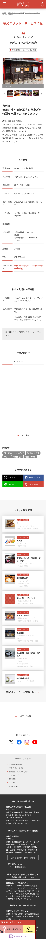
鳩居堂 (19, 541)
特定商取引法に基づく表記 (18, 772)
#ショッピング (22, 526)
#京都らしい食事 (33, 453)
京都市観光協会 (12, 836)
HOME (4, 13)
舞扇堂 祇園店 (23, 615)
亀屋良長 (20, 633)
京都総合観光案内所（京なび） (19, 807)
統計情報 (12, 779)
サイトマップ (14, 775)
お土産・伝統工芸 (22, 520)
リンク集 (12, 783)
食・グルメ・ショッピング (32, 13)
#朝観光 (20, 636)
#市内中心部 (17, 457)
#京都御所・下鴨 (23, 583)
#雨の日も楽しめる (24, 601)
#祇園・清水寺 (30, 457)
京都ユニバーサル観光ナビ (17, 883)
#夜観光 (20, 618)
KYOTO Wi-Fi (14, 786)
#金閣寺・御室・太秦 (25, 604)
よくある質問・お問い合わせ (23, 858)
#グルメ (6, 457)
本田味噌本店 (22, 578)
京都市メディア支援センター (18, 911)
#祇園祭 (31, 681)
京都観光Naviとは (15, 764)
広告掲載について (15, 864)
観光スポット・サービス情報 (16, 13)
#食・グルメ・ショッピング (14, 453)
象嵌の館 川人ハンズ (26, 598)
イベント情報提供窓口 (17, 867)
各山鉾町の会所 (23, 678)
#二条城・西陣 (22, 566)
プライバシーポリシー (17, 768)
